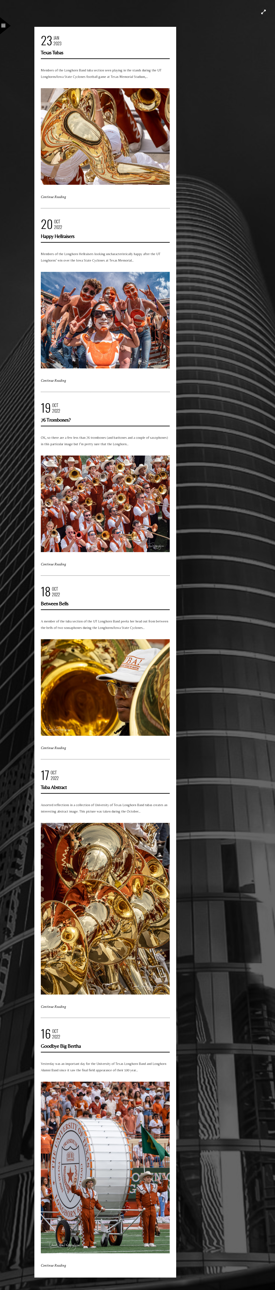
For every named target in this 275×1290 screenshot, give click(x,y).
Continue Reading (53, 196)
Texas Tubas (52, 52)
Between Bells (54, 603)
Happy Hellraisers (57, 236)
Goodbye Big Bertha (61, 1046)
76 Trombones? (55, 420)
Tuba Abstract (54, 787)
